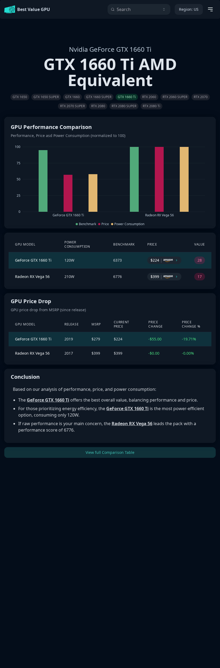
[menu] (210, 9)
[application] (110, 181)
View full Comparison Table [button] (110, 452)
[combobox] (139, 9)
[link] (19, 97)
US (189, 9)
